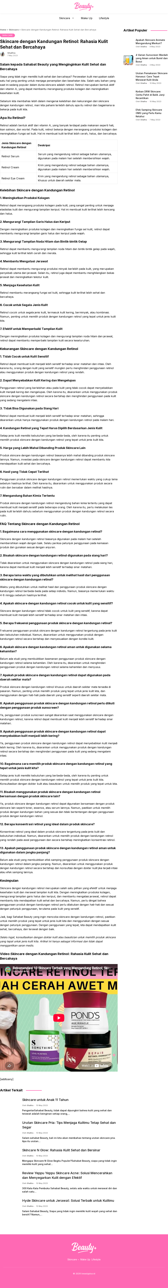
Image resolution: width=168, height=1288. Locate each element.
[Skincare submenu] (78, 1259)
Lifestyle (104, 18)
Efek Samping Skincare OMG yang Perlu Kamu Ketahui (149, 113)
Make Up (86, 18)
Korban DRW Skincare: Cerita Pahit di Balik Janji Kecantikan (150, 94)
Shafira (11, 53)
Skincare (64, 18)
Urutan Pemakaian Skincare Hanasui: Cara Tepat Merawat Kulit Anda (152, 76)
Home (3, 29)
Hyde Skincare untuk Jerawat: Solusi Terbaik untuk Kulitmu (68, 1201)
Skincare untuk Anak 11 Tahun (45, 1100)
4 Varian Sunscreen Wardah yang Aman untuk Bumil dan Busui (152, 58)
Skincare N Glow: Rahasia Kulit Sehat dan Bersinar (61, 1150)
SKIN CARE (7, 35)
